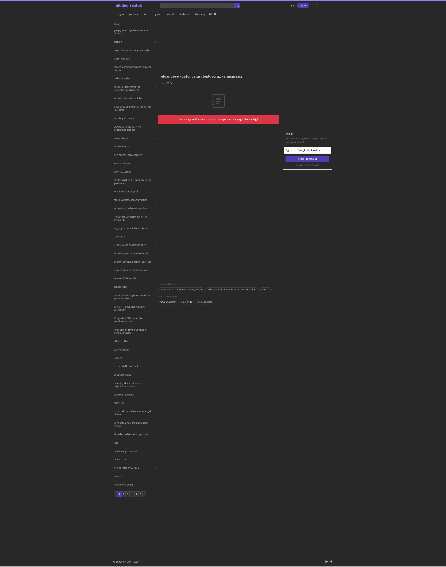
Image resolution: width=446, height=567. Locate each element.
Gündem (133, 14)
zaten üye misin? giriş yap (307, 164)
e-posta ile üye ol (307, 158)
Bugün (120, 14)
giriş (292, 5)
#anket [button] (170, 14)
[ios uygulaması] (215, 14)
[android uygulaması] (211, 14)
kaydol (303, 5)
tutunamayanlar (168, 301)
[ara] (237, 5)
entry (165, 83)
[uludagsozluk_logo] (129, 6)
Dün (146, 14)
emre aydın (187, 301)
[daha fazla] (317, 5)
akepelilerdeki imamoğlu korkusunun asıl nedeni (232, 289)
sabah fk (265, 289)
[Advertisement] (245, 43)
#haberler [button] (184, 14)
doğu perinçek (205, 301)
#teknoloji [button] (200, 14)
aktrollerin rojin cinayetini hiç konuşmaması (181, 289)
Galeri (158, 14)
